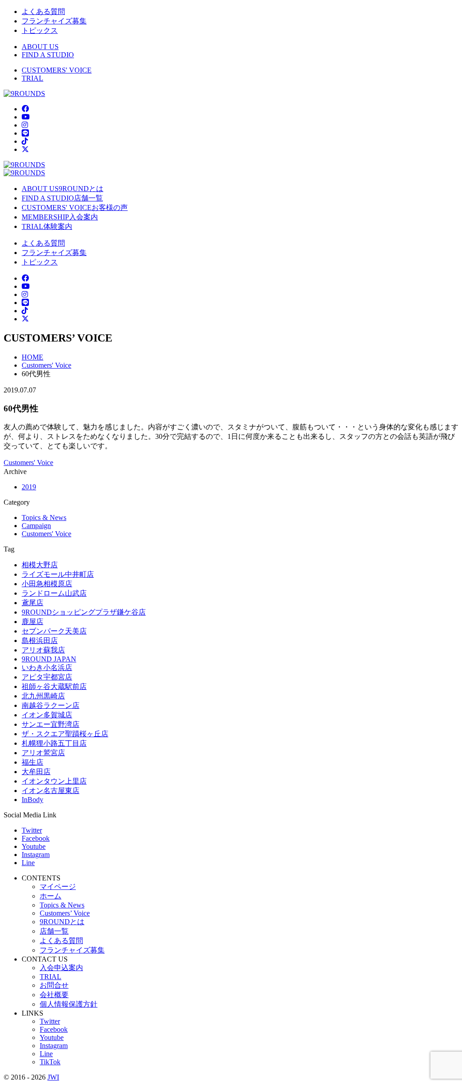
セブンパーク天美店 (54, 631)
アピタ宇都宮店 (47, 677)
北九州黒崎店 (43, 696)
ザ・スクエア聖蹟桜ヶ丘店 (65, 734)
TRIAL (32, 78)
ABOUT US (40, 46)
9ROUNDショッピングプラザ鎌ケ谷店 (84, 612)
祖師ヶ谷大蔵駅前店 (54, 686)
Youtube (34, 846)
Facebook (36, 838)
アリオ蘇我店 (43, 650)
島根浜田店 (40, 640)
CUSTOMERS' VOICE (57, 70)
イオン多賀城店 (47, 715)
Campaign (36, 525)
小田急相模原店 (47, 584)
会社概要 (54, 994)
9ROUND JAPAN (49, 659)
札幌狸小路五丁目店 (54, 743)
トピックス (40, 30)
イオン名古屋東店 (50, 790)
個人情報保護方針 (68, 1004)
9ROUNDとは (62, 921)
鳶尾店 (32, 602)
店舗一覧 (54, 931)
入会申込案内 (61, 967)
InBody (32, 799)
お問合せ (54, 985)
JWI (53, 1077)
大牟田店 (36, 771)
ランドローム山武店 (54, 593)
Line (28, 862)
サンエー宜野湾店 (50, 724)
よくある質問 (43, 11)
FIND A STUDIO (48, 55)
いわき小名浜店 (47, 667)
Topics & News (44, 517)
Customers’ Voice (65, 913)
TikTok (50, 1062)
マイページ (58, 886)
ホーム (50, 896)
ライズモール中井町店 (58, 574)
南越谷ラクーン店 (50, 705)
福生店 (32, 762)
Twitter (32, 830)
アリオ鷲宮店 (43, 753)
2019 (29, 487)
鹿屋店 (32, 621)
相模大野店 (40, 565)
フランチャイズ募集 (54, 21)
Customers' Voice (28, 462)
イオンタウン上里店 (54, 781)
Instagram (36, 854)
